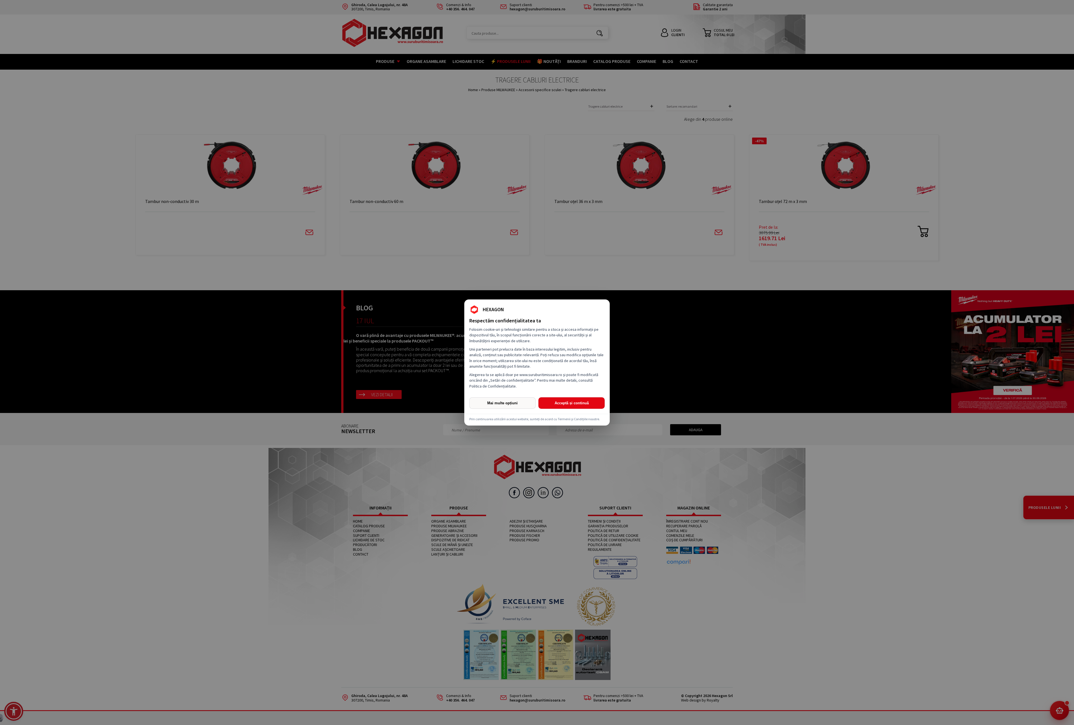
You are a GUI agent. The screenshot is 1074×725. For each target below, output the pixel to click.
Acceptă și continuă (572, 403)
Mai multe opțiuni (502, 403)
